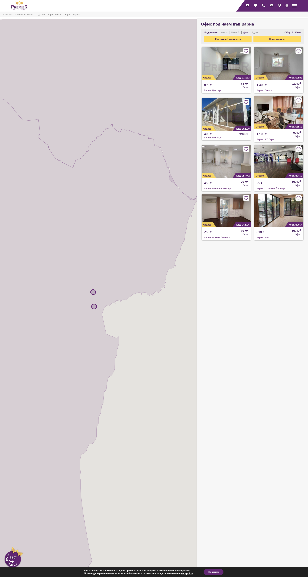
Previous (202, 60)
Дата (246, 32)
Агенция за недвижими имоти (18, 14)
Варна (68, 14)
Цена (222, 32)
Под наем (40, 14)
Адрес (254, 32)
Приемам (213, 571)
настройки (187, 573)
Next (246, 60)
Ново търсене (277, 39)
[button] (287, 6)
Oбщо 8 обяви (292, 32)
